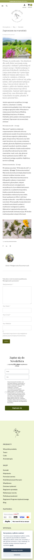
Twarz (5, 452)
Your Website (7, 323)
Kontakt (6, 470)
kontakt (11, 211)
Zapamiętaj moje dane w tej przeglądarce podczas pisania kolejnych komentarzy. (15, 335)
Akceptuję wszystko (17, 550)
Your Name (6, 306)
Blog (14, 27)
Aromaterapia (8, 459)
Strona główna (6, 27)
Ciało (5, 455)
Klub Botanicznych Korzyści (12, 480)
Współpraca (7, 483)
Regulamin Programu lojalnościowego (16, 499)
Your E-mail (6, 315)
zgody (11, 545)
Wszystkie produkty (10, 449)
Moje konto (7, 473)
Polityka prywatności (10, 496)
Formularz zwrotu (9, 477)
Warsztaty (20, 27)
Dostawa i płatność (9, 486)
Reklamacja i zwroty (10, 493)
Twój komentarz (8, 284)
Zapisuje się (17, 408)
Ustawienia (17, 554)
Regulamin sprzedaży (10, 489)
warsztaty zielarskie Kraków (10, 241)
